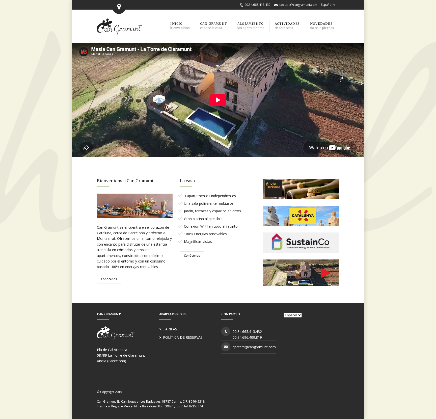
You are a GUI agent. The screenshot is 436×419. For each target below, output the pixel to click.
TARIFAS (170, 329)
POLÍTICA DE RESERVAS (183, 337)
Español (326, 5)
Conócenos (109, 279)
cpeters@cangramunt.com (298, 5)
